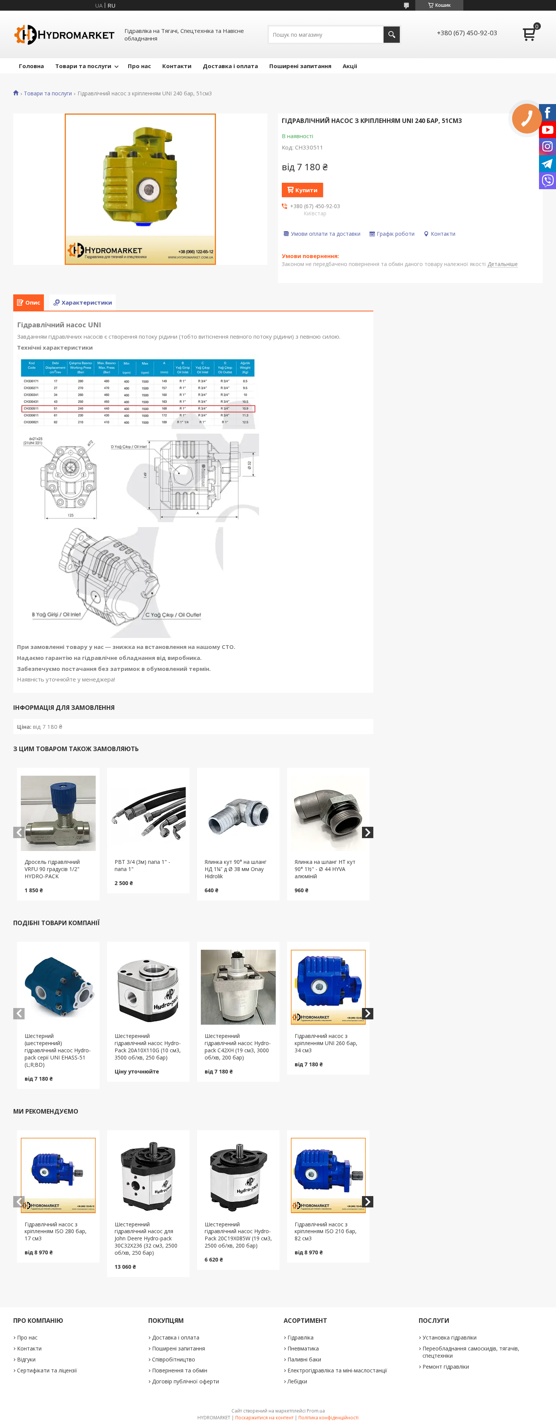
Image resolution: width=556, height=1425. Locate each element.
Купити (306, 190)
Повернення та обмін (179, 1370)
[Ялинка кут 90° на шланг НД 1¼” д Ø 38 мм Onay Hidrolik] (238, 813)
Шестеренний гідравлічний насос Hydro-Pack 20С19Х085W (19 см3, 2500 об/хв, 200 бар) (238, 1235)
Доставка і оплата (230, 66)
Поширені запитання (300, 66)
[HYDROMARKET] (64, 34)
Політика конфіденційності (328, 1417)
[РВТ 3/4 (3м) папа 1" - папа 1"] (148, 813)
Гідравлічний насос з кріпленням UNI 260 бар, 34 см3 (326, 1043)
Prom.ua (316, 1411)
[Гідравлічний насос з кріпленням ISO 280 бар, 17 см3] (58, 1175)
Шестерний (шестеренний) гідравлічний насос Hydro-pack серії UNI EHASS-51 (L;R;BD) (58, 1050)
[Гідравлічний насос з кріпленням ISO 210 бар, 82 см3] (328, 1175)
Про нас (139, 66)
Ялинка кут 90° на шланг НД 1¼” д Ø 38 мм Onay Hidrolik (236, 869)
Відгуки (26, 1359)
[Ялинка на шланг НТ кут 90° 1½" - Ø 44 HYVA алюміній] (328, 813)
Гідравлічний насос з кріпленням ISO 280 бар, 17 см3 (56, 1231)
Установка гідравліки (449, 1337)
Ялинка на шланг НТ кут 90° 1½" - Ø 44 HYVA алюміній (325, 869)
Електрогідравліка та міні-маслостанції (337, 1370)
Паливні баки (304, 1359)
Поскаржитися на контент (264, 1417)
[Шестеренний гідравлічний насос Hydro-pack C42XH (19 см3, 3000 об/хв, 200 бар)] (238, 987)
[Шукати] (392, 34)
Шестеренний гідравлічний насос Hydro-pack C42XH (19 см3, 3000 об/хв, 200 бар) (238, 1046)
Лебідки (297, 1381)
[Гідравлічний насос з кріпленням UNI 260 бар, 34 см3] (328, 987)
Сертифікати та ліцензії (47, 1370)
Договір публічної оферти (185, 1381)
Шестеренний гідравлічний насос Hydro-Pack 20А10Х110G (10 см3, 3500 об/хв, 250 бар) (148, 1046)
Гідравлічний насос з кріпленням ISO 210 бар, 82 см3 (326, 1231)
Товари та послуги (83, 66)
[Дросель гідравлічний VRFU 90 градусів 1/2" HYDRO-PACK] (58, 813)
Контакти (176, 66)
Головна (31, 66)
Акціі (350, 66)
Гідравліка (300, 1337)
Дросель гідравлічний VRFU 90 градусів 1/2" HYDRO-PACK (52, 869)
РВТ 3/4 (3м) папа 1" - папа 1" (142, 865)
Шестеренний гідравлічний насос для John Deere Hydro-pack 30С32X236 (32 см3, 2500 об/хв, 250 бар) (146, 1239)
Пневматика (303, 1348)
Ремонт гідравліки (445, 1366)
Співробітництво (173, 1359)
